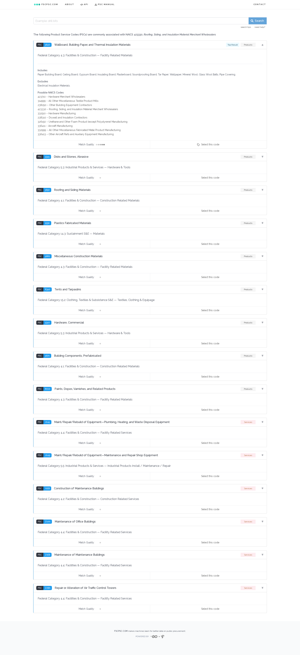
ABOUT (69, 4)
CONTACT (259, 4)
